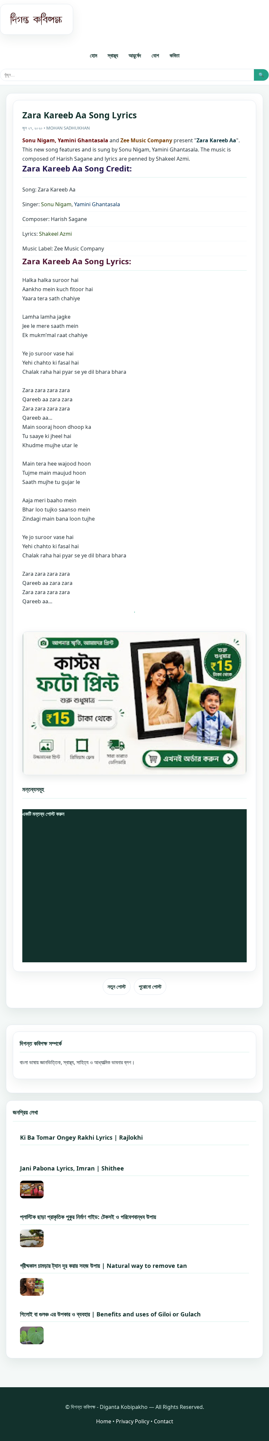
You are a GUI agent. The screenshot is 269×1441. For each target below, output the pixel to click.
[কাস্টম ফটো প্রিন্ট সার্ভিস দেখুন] (134, 703)
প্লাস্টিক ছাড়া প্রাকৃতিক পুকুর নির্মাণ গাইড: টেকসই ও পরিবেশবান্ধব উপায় (88, 1217)
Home (103, 1421)
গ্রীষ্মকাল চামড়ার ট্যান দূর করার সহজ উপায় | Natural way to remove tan (103, 1266)
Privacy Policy (132, 1421)
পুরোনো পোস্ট (150, 986)
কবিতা (174, 55)
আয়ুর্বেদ (135, 55)
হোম (93, 55)
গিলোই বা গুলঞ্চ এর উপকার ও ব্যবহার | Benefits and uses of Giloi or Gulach (110, 1314)
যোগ (155, 55)
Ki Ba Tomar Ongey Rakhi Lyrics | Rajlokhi (81, 1137)
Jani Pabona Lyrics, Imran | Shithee (72, 1168)
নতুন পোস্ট (117, 986)
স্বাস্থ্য (113, 55)
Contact (163, 1421)
